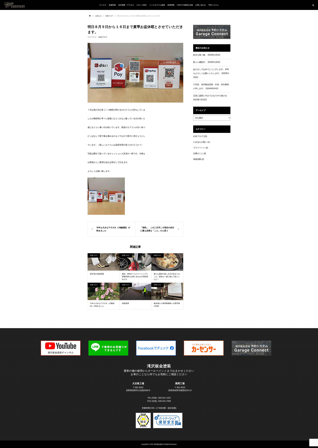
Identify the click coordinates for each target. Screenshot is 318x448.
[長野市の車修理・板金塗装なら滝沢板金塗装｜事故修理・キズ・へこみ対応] (14, 5)
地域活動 (197, 159)
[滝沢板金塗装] (156, 355)
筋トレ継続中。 (200, 62)
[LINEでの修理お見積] (108, 355)
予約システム (213, 5)
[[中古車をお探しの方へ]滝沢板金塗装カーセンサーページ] (204, 355)
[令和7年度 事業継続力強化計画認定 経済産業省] (143, 420)
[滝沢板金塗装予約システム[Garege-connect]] (251, 355)
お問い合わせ (200, 5)
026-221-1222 (164, 398)
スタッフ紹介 (141, 5)
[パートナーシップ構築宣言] (167, 420)
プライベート (199, 148)
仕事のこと (198, 153)
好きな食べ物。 (200, 55)
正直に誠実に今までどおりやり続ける (210, 96)
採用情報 (170, 5)
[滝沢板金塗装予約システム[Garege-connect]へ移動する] (211, 38)
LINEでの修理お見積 (185, 5)
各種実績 (112, 5)
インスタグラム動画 (157, 5)
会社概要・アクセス (126, 5)
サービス (102, 5)
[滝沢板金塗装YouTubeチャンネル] (60, 355)
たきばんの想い (200, 142)
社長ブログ (102, 37)
